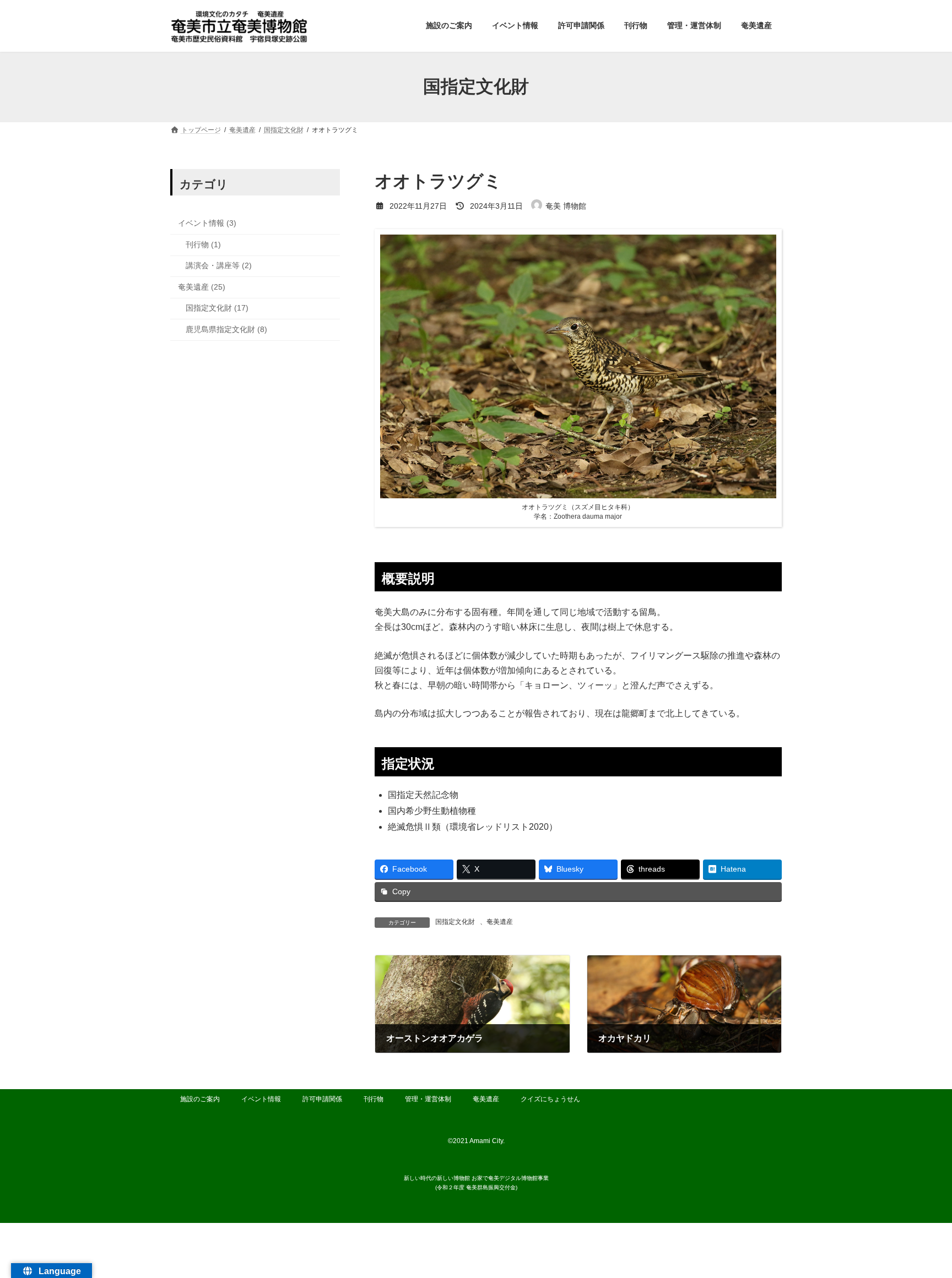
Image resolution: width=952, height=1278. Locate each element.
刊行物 (373, 1099)
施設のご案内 (200, 1099)
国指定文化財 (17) (217, 307)
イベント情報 (261, 1099)
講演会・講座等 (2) (219, 265)
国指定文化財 (455, 922)
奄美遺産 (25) (201, 286)
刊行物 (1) (203, 244)
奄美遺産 (499, 922)
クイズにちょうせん (550, 1099)
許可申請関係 (322, 1099)
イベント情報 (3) (207, 223)
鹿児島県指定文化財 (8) (226, 329)
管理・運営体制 (428, 1099)
